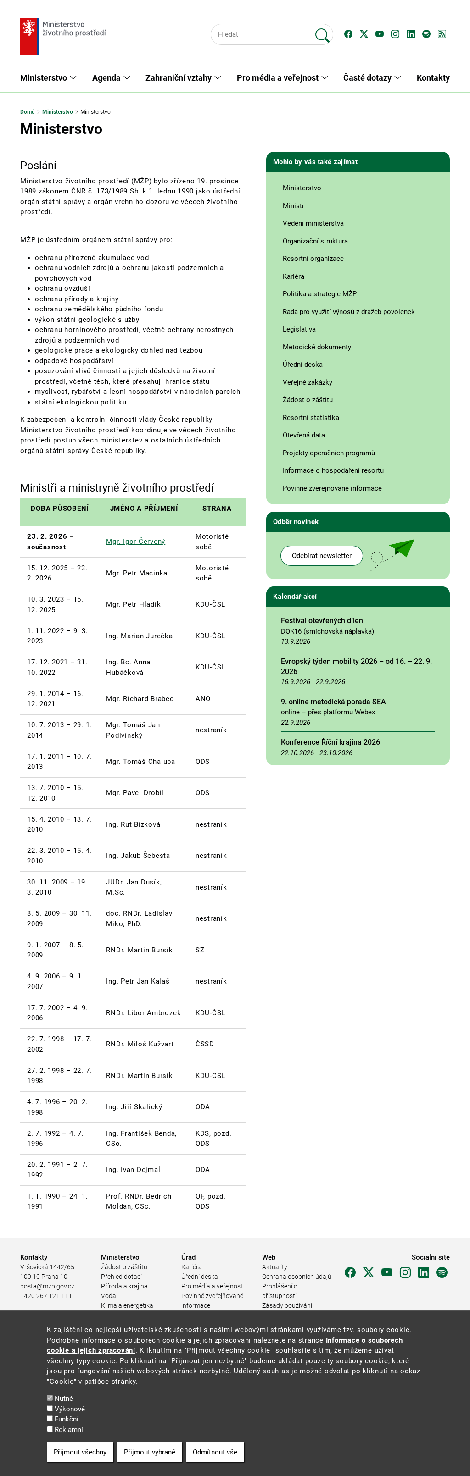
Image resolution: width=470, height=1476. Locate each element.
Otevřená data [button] (304, 435)
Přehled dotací (121, 1276)
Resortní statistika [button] (311, 418)
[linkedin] (423, 1273)
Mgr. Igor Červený (135, 541)
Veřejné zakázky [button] (307, 382)
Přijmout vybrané (149, 1452)
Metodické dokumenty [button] (317, 347)
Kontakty (433, 78)
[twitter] (368, 1273)
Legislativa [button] (299, 329)
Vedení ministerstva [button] (313, 223)
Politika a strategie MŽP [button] (320, 294)
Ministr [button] (293, 206)
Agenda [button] (107, 78)
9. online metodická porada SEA (333, 701)
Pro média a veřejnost (212, 1286)
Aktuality (274, 1267)
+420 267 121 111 (46, 1295)
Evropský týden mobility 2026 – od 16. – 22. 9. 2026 (356, 666)
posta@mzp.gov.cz (47, 1286)
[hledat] (323, 32)
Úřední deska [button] (303, 364)
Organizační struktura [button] (315, 241)
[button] (348, 34)
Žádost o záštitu (124, 1267)
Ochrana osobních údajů (296, 1276)
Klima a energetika (127, 1305)
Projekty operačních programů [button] (329, 453)
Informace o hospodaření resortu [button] (333, 470)
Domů (27, 112)
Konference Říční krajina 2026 (330, 742)
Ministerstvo (57, 112)
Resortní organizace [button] (313, 258)
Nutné (64, 1398)
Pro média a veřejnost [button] (278, 78)
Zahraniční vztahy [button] (179, 78)
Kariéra (191, 1267)
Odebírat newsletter (322, 556)
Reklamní (69, 1430)
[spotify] (442, 1273)
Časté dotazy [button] (368, 78)
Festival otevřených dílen (322, 620)
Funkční (66, 1419)
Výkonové (70, 1409)
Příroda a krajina (124, 1286)
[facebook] (350, 1273)
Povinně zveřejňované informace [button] (332, 488)
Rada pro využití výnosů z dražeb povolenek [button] (349, 312)
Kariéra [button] (293, 276)
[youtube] (386, 1273)
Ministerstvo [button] (44, 78)
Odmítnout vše (215, 1452)
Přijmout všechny (80, 1452)
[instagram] (405, 1273)
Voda (108, 1295)
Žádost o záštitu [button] (308, 400)
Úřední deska (199, 1276)
